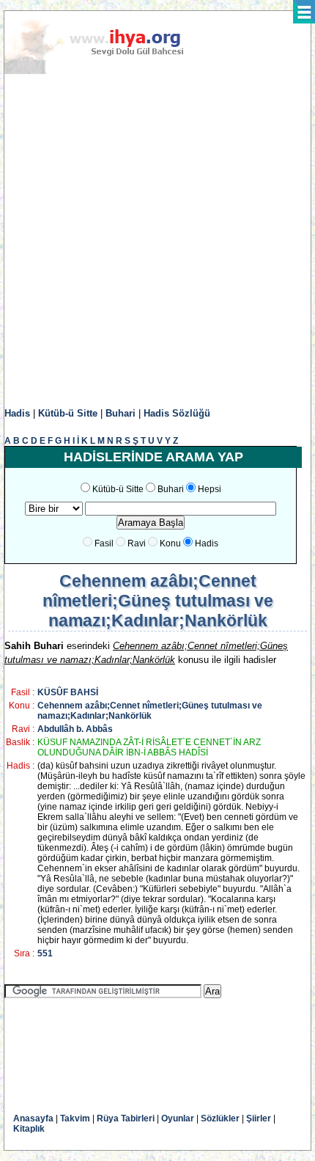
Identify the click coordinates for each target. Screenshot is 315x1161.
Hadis (17, 413)
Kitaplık (29, 1129)
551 (45, 953)
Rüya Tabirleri (126, 1118)
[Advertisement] (157, 241)
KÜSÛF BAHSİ (67, 692)
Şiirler (258, 1118)
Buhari (120, 413)
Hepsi (209, 489)
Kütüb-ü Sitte (67, 413)
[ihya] (107, 71)
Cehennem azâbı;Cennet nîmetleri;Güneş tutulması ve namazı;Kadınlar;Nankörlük (149, 710)
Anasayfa (33, 1118)
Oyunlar (177, 1118)
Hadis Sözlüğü (177, 413)
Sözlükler (220, 1118)
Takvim (75, 1118)
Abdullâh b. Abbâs (75, 729)
